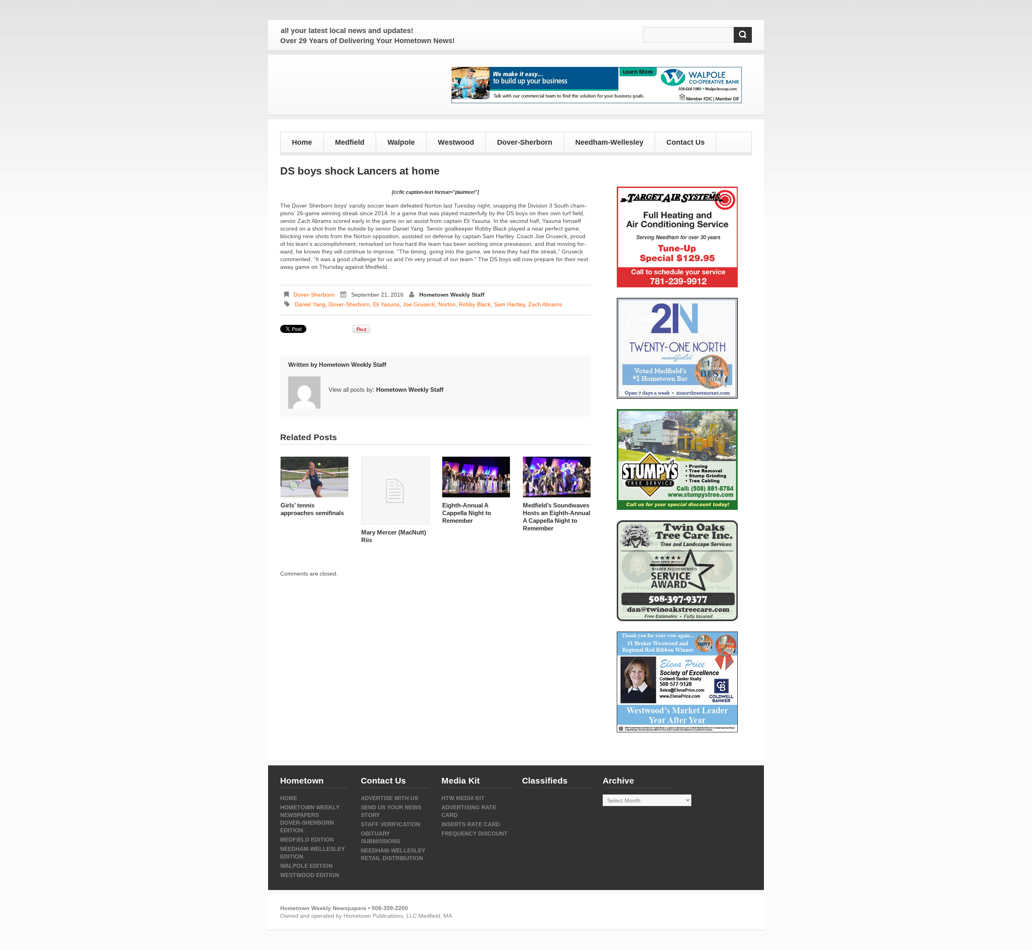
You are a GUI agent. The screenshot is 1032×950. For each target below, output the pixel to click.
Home (302, 142)
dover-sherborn (349, 304)
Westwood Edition (309, 875)
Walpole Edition (306, 866)
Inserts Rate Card (470, 824)
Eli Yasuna (386, 304)
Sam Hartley (509, 304)
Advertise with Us (389, 798)
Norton (447, 304)
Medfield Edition (307, 839)
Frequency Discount (474, 833)
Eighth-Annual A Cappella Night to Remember (466, 513)
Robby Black (475, 304)
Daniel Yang (310, 304)
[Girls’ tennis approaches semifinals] (314, 477)
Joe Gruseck (419, 304)
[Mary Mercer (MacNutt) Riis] (395, 490)
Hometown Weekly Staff (452, 294)
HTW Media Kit (463, 798)
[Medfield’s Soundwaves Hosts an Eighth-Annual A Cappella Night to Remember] (557, 477)
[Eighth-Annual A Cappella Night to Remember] (476, 477)
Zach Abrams (545, 304)
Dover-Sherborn (314, 294)
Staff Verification (390, 824)
